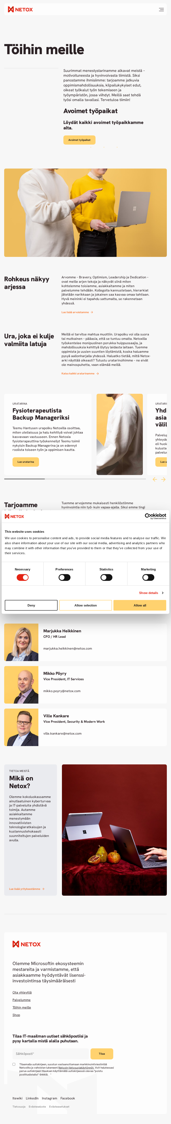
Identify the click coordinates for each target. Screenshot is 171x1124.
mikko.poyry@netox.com (61, 691)
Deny (31, 605)
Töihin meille (22, 1007)
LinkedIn (32, 1098)
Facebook (67, 1098)
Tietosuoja (19, 1106)
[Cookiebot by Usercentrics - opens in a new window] (148, 516)
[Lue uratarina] (73, 434)
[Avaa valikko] (161, 9)
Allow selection (85, 605)
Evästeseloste (37, 1106)
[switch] (64, 577)
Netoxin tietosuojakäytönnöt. (76, 1067)
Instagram (49, 1098)
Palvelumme (22, 1000)
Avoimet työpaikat (79, 140)
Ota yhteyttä (22, 992)
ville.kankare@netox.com (62, 733)
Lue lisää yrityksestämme (24, 889)
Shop (16, 1015)
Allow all (140, 605)
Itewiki (18, 1098)
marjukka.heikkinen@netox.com (67, 648)
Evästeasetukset (59, 1106)
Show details (148, 592)
